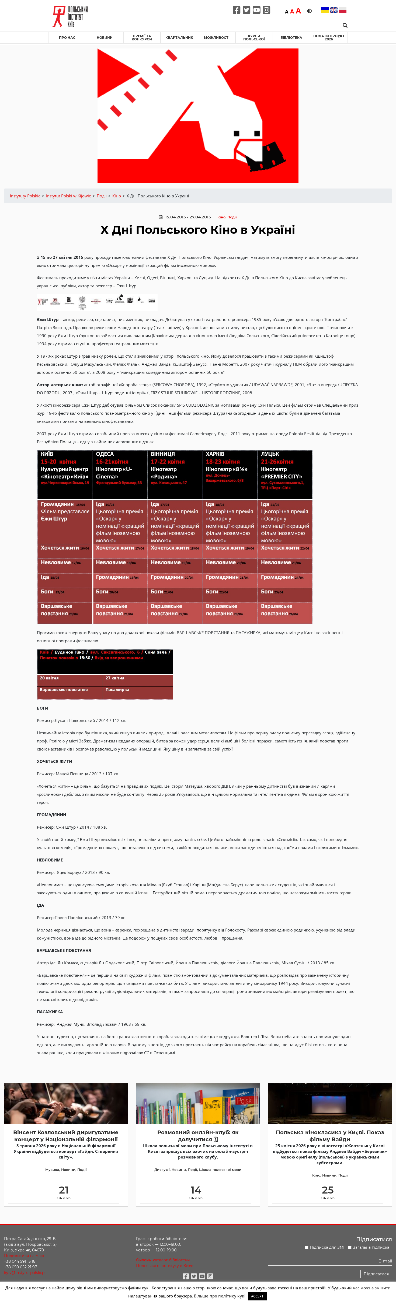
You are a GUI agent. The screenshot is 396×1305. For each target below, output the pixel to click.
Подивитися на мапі (24, 1255)
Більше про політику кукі (219, 1296)
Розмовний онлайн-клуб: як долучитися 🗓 (198, 1135)
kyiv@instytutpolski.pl (25, 1272)
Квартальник (179, 38)
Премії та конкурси (142, 37)
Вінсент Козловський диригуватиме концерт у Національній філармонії (66, 1135)
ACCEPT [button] (257, 1296)
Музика (52, 1170)
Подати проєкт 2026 (329, 37)
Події (232, 217)
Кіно (221, 217)
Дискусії (162, 1170)
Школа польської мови (220, 1170)
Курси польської (254, 37)
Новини (105, 38)
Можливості (217, 38)
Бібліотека (291, 38)
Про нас (67, 38)
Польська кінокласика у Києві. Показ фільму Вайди (330, 1135)
